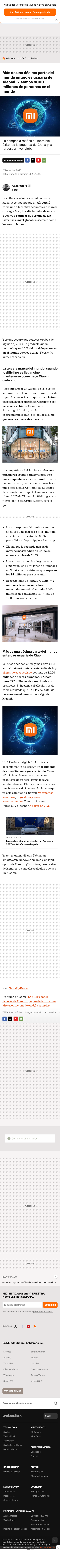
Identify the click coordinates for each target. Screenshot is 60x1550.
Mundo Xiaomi (10, 1449)
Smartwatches (38, 1351)
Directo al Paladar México (15, 1529)
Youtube (28, 1325)
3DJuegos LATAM (39, 1516)
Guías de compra (39, 1369)
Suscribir (50, 1305)
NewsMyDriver (18, 988)
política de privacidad (43, 1311)
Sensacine (36, 1452)
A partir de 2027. (40, 806)
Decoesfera (8, 1496)
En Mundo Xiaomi (14, 838)
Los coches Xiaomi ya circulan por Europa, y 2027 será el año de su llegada (29, 842)
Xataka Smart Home (12, 1445)
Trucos (34, 1357)
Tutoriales (8, 1363)
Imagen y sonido (33, 1012)
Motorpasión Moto (39, 1476)
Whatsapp (8, 1375)
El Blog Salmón (38, 1491)
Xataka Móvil (9, 1436)
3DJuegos (36, 1432)
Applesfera (8, 1440)
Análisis (7, 1357)
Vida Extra (35, 1436)
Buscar (56, 1403)
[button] (21, 186)
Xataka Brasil (9, 1520)
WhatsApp (11, 58)
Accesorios (50, 1012)
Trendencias (9, 1491)
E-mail (44, 160)
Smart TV (8, 1381)
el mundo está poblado (17, 672)
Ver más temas (12, 1391)
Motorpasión (37, 1471)
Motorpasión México (40, 1529)
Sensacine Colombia (40, 1524)
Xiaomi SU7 (36, 1381)
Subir (48, 1416)
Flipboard (38, 160)
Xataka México (10, 1516)
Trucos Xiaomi (38, 1375)
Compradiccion (10, 1500)
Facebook (27, 160)
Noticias (35, 1363)
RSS (34, 1325)
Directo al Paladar (11, 1471)
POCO (23, 58)
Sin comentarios (15, 160)
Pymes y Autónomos (40, 1496)
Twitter (33, 160)
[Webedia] (12, 1418)
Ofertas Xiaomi (10, 1369)
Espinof (34, 1456)
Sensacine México (39, 1520)
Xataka (6, 1432)
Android (34, 58)
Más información (47, 1547)
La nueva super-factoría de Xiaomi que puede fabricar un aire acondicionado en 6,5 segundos (29, 1001)
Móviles (18, 1012)
